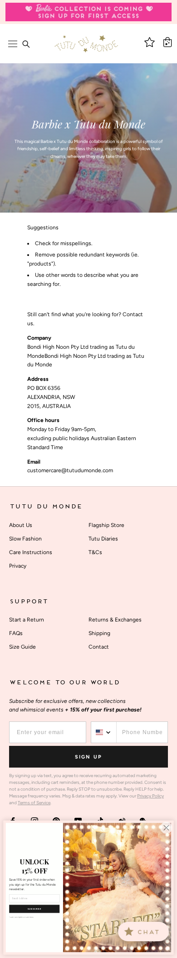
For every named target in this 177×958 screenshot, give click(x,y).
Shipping (99, 633)
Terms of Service (34, 803)
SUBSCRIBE (34, 909)
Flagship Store (106, 525)
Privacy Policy (150, 796)
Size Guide (22, 647)
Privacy (17, 566)
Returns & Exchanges (115, 620)
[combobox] (104, 732)
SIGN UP (88, 757)
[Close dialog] (166, 828)
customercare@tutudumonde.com (70, 470)
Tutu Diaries (103, 539)
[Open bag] (167, 42)
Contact (98, 647)
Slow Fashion (25, 539)
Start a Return (26, 620)
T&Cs (95, 552)
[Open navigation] (12, 44)
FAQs (16, 633)
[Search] (26, 44)
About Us (20, 525)
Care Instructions (30, 552)
